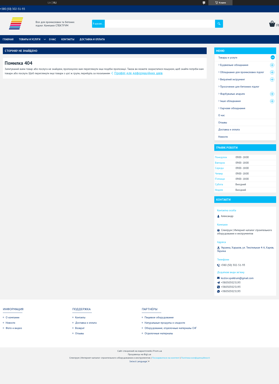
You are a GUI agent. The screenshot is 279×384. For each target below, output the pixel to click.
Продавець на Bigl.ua (139, 354)
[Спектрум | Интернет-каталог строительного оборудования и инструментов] (16, 24)
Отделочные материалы (159, 333)
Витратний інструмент (232, 79)
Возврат (79, 328)
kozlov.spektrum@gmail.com (237, 278)
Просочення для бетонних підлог (239, 86)
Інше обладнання (230, 101)
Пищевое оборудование (159, 317)
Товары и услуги (29, 39)
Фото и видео (14, 328)
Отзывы (222, 122)
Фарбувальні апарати (232, 93)
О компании (12, 317)
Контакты (67, 39)
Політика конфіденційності (195, 357)
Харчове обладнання (232, 108)
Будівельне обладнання (234, 65)
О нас (52, 39)
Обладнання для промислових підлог (242, 72)
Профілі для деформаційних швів (138, 73)
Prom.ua (157, 350)
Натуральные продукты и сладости (165, 322)
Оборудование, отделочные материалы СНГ (171, 328)
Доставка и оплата (92, 39)
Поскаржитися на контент (165, 357)
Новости (223, 136)
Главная (8, 39)
